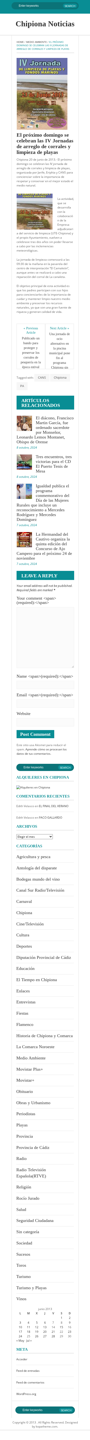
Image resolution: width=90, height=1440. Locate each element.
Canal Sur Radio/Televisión (40, 890)
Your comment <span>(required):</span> (36, 600)
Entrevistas (26, 1002)
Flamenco (24, 1024)
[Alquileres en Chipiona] (33, 787)
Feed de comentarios (30, 1382)
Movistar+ (25, 1080)
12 (36, 1327)
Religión (23, 1187)
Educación (25, 968)
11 (28, 1327)
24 (20, 1336)
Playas (22, 1125)
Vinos (21, 1298)
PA (22, 386)
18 (28, 1332)
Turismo (23, 1276)
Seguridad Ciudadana (35, 1220)
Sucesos (23, 1254)
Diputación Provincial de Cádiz (43, 957)
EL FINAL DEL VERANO (53, 806)
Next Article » (59, 328)
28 (53, 1336)
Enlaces (23, 991)
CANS (42, 377)
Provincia (24, 1136)
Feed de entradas (28, 1371)
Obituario (24, 1091)
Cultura (22, 935)
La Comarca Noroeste (35, 1046)
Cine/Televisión (30, 924)
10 (20, 1327)
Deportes (24, 946)
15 (61, 1327)
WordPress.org (26, 1394)
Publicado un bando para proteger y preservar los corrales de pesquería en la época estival (31, 353)
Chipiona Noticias (45, 23)
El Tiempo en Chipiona (36, 979)
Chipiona (60, 377)
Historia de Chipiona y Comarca (44, 1035)
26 (36, 1336)
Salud (21, 1209)
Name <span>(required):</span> (45, 676)
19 (36, 1332)
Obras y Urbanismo (33, 1102)
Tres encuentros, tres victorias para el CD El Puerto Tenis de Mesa (54, 463)
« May (20, 1341)
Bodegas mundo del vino (38, 879)
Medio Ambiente (36, 42)
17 (20, 1332)
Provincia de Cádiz (32, 1147)
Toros (21, 1265)
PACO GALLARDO (50, 818)
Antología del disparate (36, 868)
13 (45, 1327)
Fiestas (22, 1013)
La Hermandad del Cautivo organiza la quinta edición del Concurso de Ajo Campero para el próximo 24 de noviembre (44, 546)
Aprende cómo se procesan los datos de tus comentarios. (42, 751)
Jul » (29, 1341)
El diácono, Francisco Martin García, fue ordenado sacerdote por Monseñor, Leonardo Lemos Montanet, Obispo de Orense (45, 430)
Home (20, 42)
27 (45, 1336)
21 (53, 1332)
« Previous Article (31, 330)
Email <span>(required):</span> (45, 695)
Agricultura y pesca (33, 856)
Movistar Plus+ (29, 1069)
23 (69, 1332)
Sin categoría (27, 1231)
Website (23, 713)
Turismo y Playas (31, 1287)
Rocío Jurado (27, 1198)
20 (45, 1332)
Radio (21, 1158)
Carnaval (24, 901)
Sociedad (24, 1243)
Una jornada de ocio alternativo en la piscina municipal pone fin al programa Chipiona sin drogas (59, 353)
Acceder (21, 1359)
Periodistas (25, 1113)
